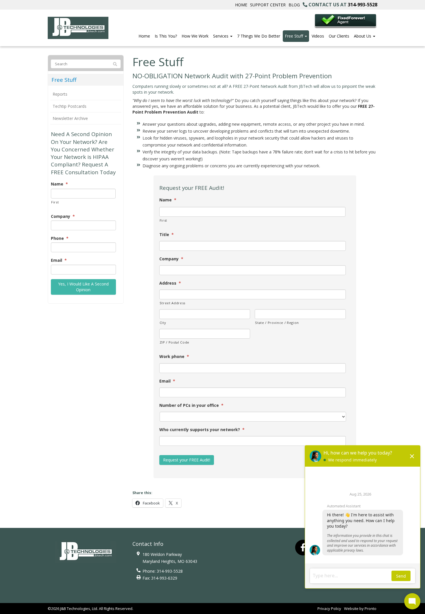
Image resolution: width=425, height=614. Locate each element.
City (163, 322)
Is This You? (166, 36)
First (163, 220)
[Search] (115, 64)
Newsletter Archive (70, 118)
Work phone (174, 356)
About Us (363, 36)
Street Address (172, 303)
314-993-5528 (362, 4)
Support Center (268, 5)
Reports (60, 94)
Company (171, 258)
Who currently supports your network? (202, 429)
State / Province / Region (277, 322)
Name (167, 200)
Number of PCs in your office (191, 405)
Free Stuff (294, 36)
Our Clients (339, 36)
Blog (294, 5)
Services (221, 36)
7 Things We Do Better (258, 36)
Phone (60, 238)
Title (166, 234)
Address (170, 283)
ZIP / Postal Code (174, 342)
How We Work (195, 36)
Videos (318, 36)
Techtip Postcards (69, 106)
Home (241, 5)
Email (167, 381)
